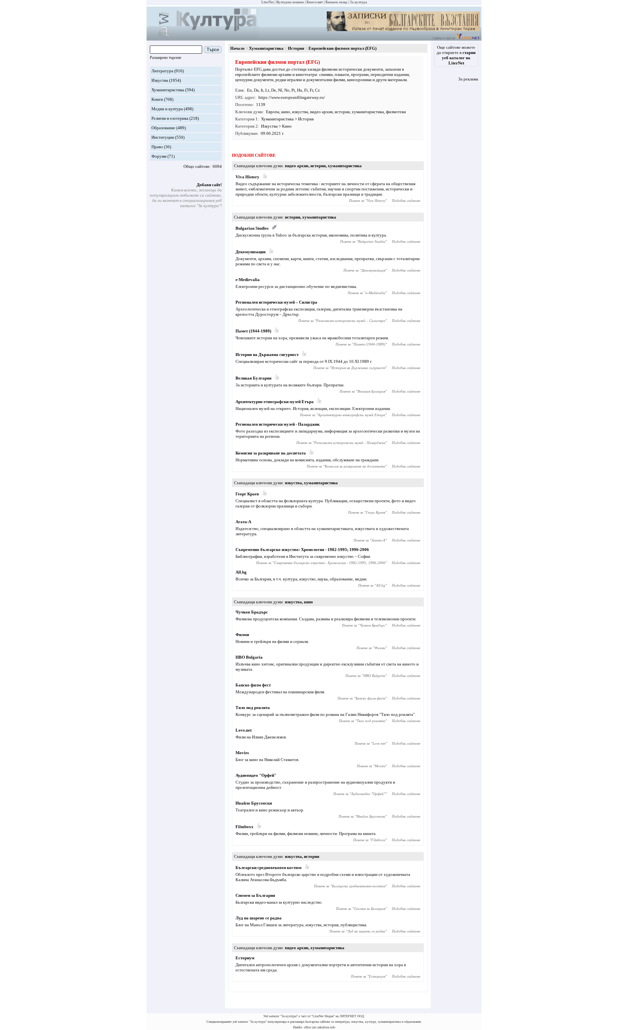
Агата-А (243, 521)
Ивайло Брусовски (254, 803)
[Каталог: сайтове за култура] (203, 37)
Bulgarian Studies (252, 228)
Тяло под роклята (253, 707)
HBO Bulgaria (249, 657)
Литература (162, 70)
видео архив (321, 111)
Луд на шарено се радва (259, 917)
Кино (287, 126)
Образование (163, 127)
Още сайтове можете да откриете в (456, 55)
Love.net (244, 730)
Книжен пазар (336, 2)
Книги (157, 99)
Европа (272, 111)
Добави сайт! (209, 184)
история (342, 111)
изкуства (300, 111)
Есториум (245, 957)
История (296, 48)
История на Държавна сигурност (267, 354)
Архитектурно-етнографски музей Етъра (275, 401)
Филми (242, 634)
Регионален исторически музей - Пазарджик (278, 424)
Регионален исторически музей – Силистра (276, 302)
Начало (237, 48)
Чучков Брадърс (252, 612)
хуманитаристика (368, 111)
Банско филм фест (253, 685)
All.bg (241, 572)
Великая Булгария (253, 378)
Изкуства (159, 80)
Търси (213, 49)
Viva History (247, 176)
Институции (162, 137)
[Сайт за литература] (468, 38)
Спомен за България (255, 895)
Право (157, 146)
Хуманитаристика (167, 89)
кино (285, 111)
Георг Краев (247, 493)
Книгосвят (314, 2)
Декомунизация (251, 251)
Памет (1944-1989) (253, 331)
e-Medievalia (248, 279)
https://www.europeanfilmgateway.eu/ (291, 97)
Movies (242, 752)
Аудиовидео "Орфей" (256, 775)
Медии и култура (167, 108)
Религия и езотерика (169, 118)
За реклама (468, 79)
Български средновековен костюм (269, 867)
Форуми (158, 156)
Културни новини (290, 2)
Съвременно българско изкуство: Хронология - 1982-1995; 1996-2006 (302, 549)
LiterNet (267, 2)
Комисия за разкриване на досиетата (271, 453)
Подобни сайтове (406, 201)
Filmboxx (244, 826)
